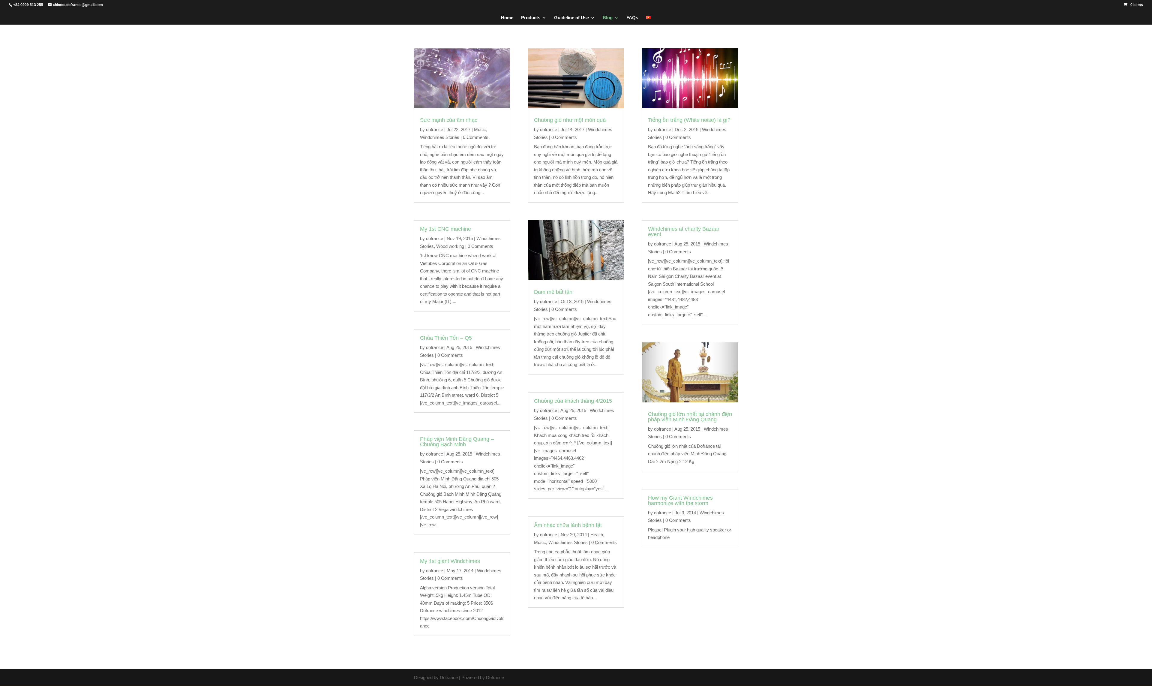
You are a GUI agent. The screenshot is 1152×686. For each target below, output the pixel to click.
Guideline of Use (571, 18)
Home (507, 18)
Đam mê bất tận (553, 292)
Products (530, 18)
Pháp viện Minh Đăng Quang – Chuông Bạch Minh (457, 441)
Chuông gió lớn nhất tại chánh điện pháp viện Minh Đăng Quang (690, 417)
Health (596, 534)
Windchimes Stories (439, 137)
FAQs (632, 18)
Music (480, 129)
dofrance (434, 129)
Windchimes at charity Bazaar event (683, 231)
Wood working (450, 246)
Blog (608, 18)
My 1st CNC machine (445, 229)
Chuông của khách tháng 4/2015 (573, 401)
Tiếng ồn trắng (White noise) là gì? (689, 120)
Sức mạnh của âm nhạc (448, 120)
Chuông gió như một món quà (570, 120)
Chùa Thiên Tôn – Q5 (446, 338)
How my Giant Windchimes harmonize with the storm (680, 500)
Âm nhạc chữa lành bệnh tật (568, 525)
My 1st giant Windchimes (450, 561)
